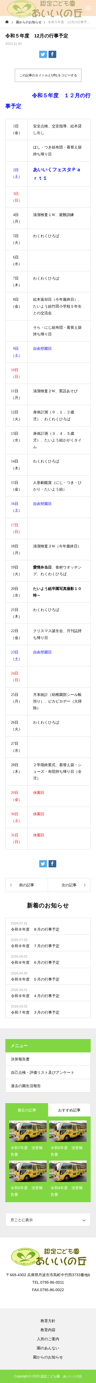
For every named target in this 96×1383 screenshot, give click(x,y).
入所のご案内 (48, 1339)
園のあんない (48, 1348)
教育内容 (48, 1330)
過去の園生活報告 (26, 1086)
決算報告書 (20, 1059)
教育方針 (48, 1321)
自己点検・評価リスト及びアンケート (42, 1072)
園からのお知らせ (48, 1357)
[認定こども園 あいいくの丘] (44, 8)
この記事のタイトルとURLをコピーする (48, 75)
